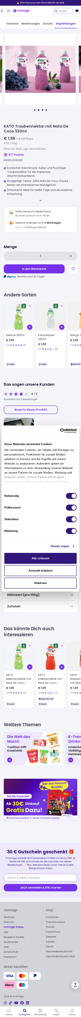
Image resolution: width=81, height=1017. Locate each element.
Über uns (9, 922)
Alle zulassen (40, 558)
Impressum (10, 956)
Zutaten (50, 941)
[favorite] (77, 11)
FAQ (6, 932)
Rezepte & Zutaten (14, 937)
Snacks (50, 927)
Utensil (49, 946)
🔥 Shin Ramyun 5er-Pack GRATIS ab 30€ (40, 2)
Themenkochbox (55, 922)
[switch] (71, 508)
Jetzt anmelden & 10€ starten (40, 887)
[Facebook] (22, 1003)
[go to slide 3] (42, 110)
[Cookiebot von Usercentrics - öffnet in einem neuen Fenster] (60, 430)
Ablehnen (40, 583)
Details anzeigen (13, 159)
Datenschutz (11, 951)
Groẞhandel (11, 942)
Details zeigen (60, 546)
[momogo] (21, 11)
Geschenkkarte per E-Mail (60, 956)
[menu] (8, 10)
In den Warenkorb (34, 269)
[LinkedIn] (27, 1003)
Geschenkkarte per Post (59, 951)
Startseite (9, 917)
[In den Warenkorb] (29, 327)
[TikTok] (10, 1003)
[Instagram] (5, 1003)
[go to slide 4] (46, 110)
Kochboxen (52, 917)
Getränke (51, 936)
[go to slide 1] (35, 110)
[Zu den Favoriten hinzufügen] (73, 268)
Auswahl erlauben (40, 570)
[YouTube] (16, 1003)
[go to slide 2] (38, 110)
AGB (6, 947)
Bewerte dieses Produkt (31, 410)
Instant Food (53, 931)
